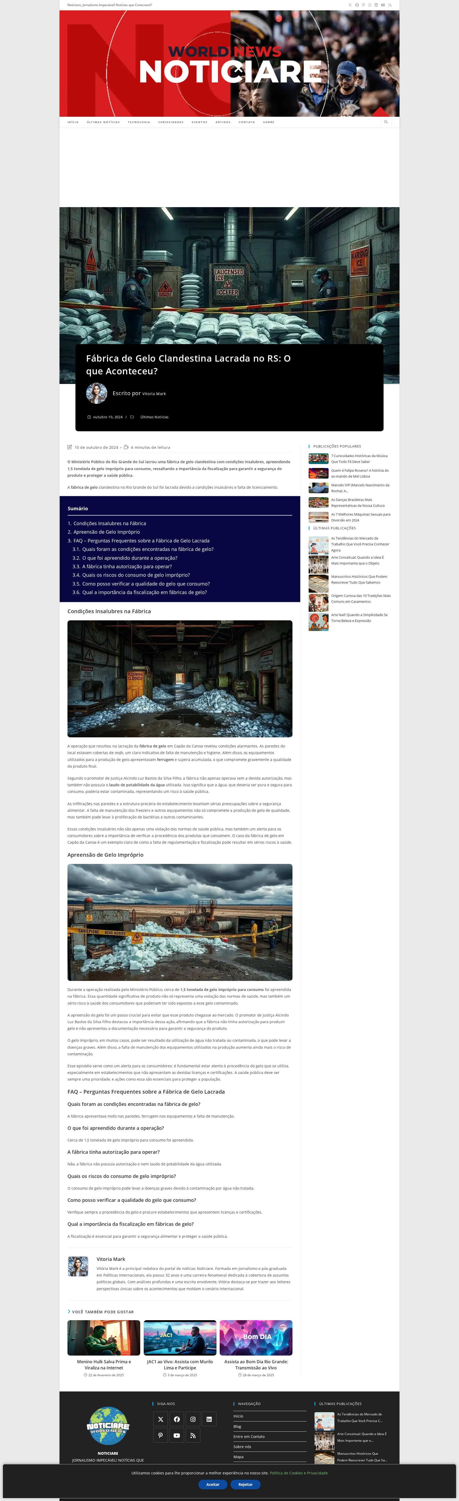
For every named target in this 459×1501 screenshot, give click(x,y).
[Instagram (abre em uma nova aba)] (370, 5)
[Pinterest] (160, 1435)
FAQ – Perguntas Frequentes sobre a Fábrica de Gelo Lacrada (139, 540)
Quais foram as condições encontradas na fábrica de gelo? (143, 549)
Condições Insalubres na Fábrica (107, 523)
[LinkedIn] (209, 1419)
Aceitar (212, 1484)
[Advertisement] (229, 167)
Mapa (238, 1456)
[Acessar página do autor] (78, 1266)
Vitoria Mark (154, 393)
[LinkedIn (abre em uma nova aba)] (376, 5)
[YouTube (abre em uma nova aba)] (383, 5)
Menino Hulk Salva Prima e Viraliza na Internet (104, 1364)
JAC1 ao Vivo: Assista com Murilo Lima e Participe (180, 1364)
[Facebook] (176, 1419)
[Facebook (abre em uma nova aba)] (357, 5)
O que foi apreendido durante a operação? (125, 558)
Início (238, 1416)
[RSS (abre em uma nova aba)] (389, 5)
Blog (237, 1426)
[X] (160, 1419)
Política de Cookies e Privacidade (299, 1472)
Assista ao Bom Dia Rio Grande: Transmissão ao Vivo (256, 1364)
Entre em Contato (249, 1436)
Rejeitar (246, 1484)
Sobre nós (242, 1446)
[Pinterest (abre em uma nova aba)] (363, 5)
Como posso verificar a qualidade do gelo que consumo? (141, 583)
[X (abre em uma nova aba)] (350, 5)
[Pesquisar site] (386, 122)
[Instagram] (193, 1419)
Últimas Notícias (155, 417)
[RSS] (193, 1435)
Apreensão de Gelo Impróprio (104, 532)
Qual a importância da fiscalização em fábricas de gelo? (140, 592)
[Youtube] (176, 1435)
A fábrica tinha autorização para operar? (122, 566)
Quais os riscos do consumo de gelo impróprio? (131, 575)
